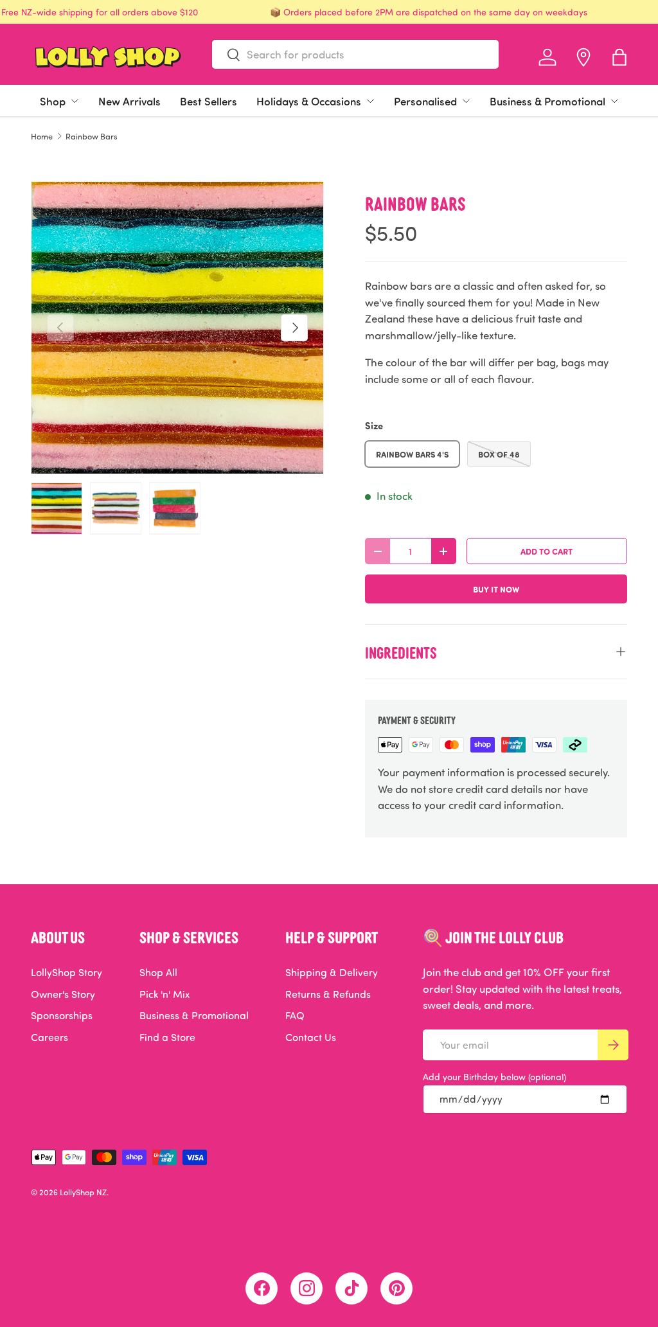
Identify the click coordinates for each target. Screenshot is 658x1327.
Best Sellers (208, 101)
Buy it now (496, 588)
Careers (49, 1037)
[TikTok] (351, 1288)
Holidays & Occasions (308, 101)
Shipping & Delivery (331, 972)
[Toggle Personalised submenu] (466, 101)
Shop (53, 101)
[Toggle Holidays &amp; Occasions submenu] (370, 101)
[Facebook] (261, 1288)
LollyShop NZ (83, 1192)
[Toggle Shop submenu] (74, 101)
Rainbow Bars (92, 136)
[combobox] (355, 54)
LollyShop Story (66, 972)
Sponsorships (62, 1015)
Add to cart (546, 551)
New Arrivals (129, 101)
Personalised (425, 101)
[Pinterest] (396, 1288)
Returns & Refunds (328, 994)
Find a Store (167, 1037)
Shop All (158, 972)
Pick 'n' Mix (164, 994)
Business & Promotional (547, 101)
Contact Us (310, 1037)
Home (42, 136)
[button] (619, 57)
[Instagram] (306, 1288)
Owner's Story (63, 994)
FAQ (295, 1015)
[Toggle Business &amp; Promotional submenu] (614, 101)
